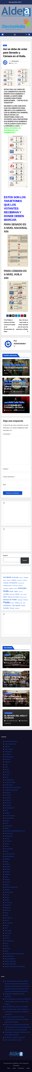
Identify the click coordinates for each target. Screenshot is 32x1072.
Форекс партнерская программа (15, 966)
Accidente (7, 577)
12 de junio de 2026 (12, 682)
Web (4, 484)
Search (5, 555)
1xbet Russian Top (10, 744)
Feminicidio (15, 585)
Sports (7, 925)
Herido (11, 588)
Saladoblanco (7, 605)
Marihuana (12, 594)
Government (8, 826)
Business (7, 759)
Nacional (18, 364)
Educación (7, 364)
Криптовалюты (9, 956)
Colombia (5, 583)
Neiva (5, 597)
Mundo (25, 594)
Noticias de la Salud (13, 597)
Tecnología (8, 933)
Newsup (25, 1063)
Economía (8, 795)
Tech (6, 928)
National (7, 872)
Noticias (23, 364)
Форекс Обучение (10, 964)
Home (8, 1068)
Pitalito (6, 602)
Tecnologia (8, 930)
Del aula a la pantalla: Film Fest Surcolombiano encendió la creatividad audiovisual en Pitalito (16, 1019)
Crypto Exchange (10, 782)
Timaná (12, 608)
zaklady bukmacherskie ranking (14, 953)
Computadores (9, 780)
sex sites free (9, 918)
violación (17, 608)
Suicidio (6, 608)
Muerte (17, 594)
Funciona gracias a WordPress (11, 1063)
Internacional (9, 833)
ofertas (7, 884)
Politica (7, 897)
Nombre (6, 469)
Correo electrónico (9, 477)
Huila (6, 591)
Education (8, 805)
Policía (12, 603)
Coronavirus (13, 583)
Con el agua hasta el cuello (16, 367)
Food (6, 810)
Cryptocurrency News (11, 790)
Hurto (11, 591)
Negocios (7, 874)
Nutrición (7, 882)
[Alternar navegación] (15, 34)
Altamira (4, 580)
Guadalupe (5, 588)
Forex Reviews (9, 818)
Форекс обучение (10, 961)
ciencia (7, 774)
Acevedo (15, 577)
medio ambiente (9, 854)
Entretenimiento (9, 808)
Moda (6, 861)
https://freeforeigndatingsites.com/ (15, 831)
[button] (26, 34)
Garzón (21, 585)
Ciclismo (7, 772)
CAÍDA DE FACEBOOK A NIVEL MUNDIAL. (15, 678)
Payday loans (9, 892)
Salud (6, 912)
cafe (6, 764)
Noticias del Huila (23, 597)
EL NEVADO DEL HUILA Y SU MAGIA (15, 717)
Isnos (16, 591)
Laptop (7, 843)
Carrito (14, 1068)
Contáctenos (21, 1068)
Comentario (7, 434)
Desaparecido (21, 583)
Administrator (15, 61)
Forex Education (10, 815)
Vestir (6, 943)
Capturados (19, 580)
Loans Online (9, 849)
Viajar (6, 946)
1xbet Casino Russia (11, 741)
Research (8, 910)
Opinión (16, 402)
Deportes (7, 792)
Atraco (9, 580)
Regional (22, 381)
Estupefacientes (7, 585)
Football (7, 813)
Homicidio (22, 588)
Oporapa (20, 599)
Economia (8, 797)
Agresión (21, 577)
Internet (7, 674)
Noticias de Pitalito (10, 600)
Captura (13, 580)
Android (7, 746)
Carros (7, 769)
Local (4, 45)
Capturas (25, 580)
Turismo (7, 938)
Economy (7, 800)
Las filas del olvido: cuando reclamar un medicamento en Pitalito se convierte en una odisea (17, 1012)
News (6, 877)
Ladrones (21, 591)
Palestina (25, 599)
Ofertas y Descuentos (11, 887)
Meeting (7, 859)
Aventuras (8, 754)
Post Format (8, 902)
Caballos (7, 762)
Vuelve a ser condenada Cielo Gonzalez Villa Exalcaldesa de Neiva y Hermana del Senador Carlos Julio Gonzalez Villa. (17, 1027)
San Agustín (16, 605)
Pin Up (7, 895)
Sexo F (7, 920)
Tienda (28, 1068)
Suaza (23, 605)
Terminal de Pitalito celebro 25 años (16, 387)
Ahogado (26, 577)
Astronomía (8, 751)
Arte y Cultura (9, 749)
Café (6, 767)
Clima (6, 777)
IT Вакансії (8, 841)
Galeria (7, 820)
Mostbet (7, 864)
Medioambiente (9, 856)
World (6, 951)
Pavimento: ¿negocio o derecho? (15, 1037)
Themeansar (16, 1065)
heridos (15, 588)
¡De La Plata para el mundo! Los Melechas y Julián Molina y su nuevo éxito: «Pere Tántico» (17, 1001)
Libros (6, 846)
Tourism (7, 935)
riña (21, 603)
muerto (21, 594)
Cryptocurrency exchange (12, 787)
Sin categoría (9, 923)
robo (24, 603)
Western (7, 948)
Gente (6, 823)
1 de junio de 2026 (12, 701)
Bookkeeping (9, 756)
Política (17, 603)
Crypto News (9, 785)
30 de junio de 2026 (12, 662)
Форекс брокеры (10, 958)
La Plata (6, 594)
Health (7, 828)
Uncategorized (8, 383)
